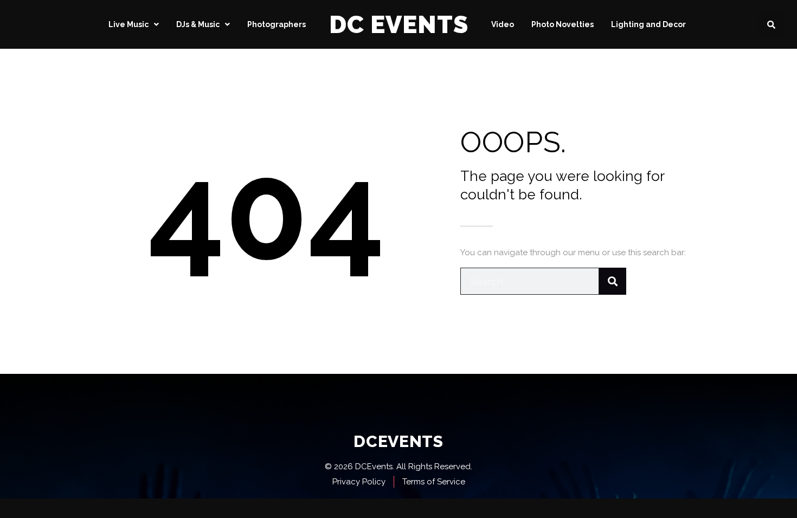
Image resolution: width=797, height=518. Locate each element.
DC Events (398, 24)
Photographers (276, 24)
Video (502, 24)
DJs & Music (198, 24)
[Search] (612, 281)
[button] (771, 24)
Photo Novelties (562, 24)
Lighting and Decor (648, 24)
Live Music (128, 24)
